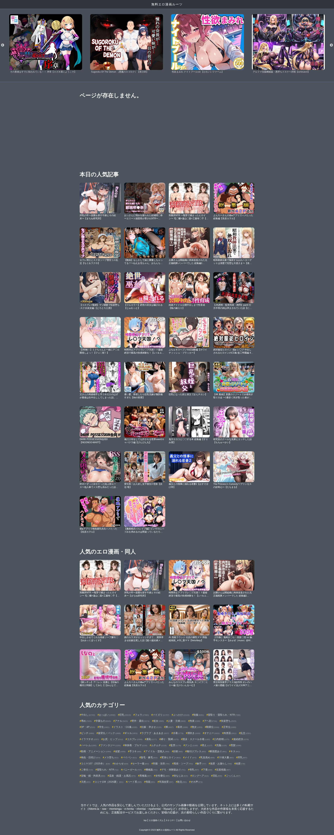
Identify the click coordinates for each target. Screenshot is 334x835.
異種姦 (145, 775)
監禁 (175, 745)
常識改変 (166, 781)
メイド (190, 757)
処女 (158, 720)
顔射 (178, 751)
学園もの (103, 720)
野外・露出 (140, 720)
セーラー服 (140, 763)
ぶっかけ (181, 714)
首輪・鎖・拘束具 (93, 775)
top (145, 820)
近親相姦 (223, 769)
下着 (207, 769)
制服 (198, 714)
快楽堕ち (228, 720)
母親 (150, 781)
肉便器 (230, 733)
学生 (104, 727)
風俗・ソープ (183, 763)
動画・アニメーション (96, 751)
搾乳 (242, 757)
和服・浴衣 (161, 763)
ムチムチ (158, 745)
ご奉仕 (87, 769)
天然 (85, 781)
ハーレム (88, 745)
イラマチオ (90, 739)
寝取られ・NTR (107, 769)
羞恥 (151, 739)
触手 (201, 763)
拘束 (195, 720)
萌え (207, 745)
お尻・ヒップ (113, 739)
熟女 (197, 727)
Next (331, 45)
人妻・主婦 (177, 720)
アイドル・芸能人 (157, 751)
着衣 (182, 727)
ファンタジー (110, 745)
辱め (86, 720)
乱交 (245, 733)
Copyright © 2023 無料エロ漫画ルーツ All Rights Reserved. (167, 830)
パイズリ (161, 714)
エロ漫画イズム (156, 820)
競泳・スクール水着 (196, 739)
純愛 (240, 763)
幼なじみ (181, 775)
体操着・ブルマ (136, 745)
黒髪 (236, 745)
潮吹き (193, 733)
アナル (121, 720)
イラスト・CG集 (125, 727)
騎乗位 (212, 727)
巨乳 (125, 714)
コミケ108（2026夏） (108, 781)
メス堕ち (111, 757)
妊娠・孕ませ (151, 727)
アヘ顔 (210, 720)
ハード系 (134, 781)
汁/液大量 (226, 757)
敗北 (182, 781)
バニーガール (132, 769)
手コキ (135, 751)
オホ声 (196, 781)
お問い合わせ (184, 820)
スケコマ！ (170, 820)
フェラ (142, 714)
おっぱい (107, 714)
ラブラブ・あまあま (155, 733)
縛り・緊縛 (169, 739)
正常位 (229, 727)
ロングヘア (200, 775)
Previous (2, 45)
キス (235, 751)
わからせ (121, 763)
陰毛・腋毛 (149, 757)
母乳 (194, 769)
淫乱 (217, 775)
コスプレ (134, 739)
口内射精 (221, 739)
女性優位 (162, 775)
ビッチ (87, 733)
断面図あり (218, 751)
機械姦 (151, 769)
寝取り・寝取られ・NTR (224, 714)
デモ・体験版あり (173, 769)
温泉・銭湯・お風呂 (122, 775)
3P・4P (88, 727)
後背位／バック (109, 733)
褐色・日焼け (90, 757)
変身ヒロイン (171, 757)
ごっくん (233, 775)
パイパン (129, 757)
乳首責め (207, 757)
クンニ (191, 745)
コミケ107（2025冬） (95, 763)
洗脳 (221, 745)
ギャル (131, 733)
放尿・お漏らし (221, 763)
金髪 (120, 751)
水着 (178, 733)
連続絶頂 (241, 739)
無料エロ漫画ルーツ (167, 4)
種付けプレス (196, 751)
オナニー (212, 733)
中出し (88, 714)
